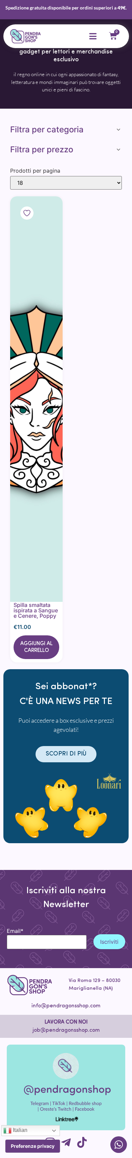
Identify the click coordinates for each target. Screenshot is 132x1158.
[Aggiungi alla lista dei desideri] (36, 399)
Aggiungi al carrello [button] (36, 647)
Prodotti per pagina (35, 170)
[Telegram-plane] (66, 1142)
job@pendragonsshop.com (66, 1030)
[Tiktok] (81, 1142)
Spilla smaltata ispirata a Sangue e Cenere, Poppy (36, 610)
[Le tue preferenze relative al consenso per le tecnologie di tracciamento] (32, 1146)
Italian (19, 1130)
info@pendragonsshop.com (66, 1006)
